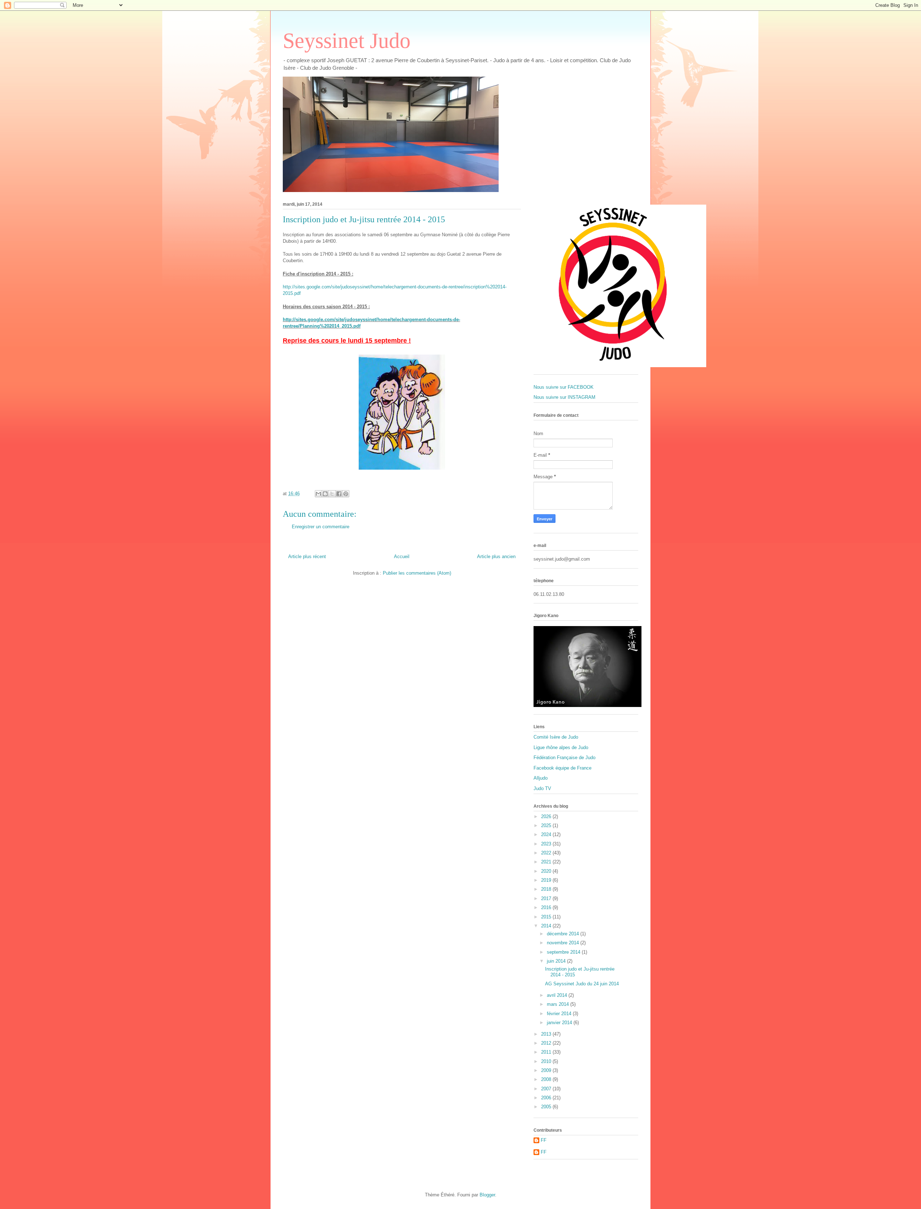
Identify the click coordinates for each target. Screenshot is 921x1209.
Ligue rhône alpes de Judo (561, 747)
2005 (547, 1106)
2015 (547, 917)
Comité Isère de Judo (556, 737)
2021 (547, 861)
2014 (547, 926)
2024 (547, 834)
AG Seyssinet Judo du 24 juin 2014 (582, 983)
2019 (547, 880)
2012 (547, 1043)
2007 (547, 1088)
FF (543, 1140)
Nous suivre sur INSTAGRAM (564, 397)
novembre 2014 (563, 942)
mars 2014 (558, 1004)
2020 (547, 871)
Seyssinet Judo (346, 41)
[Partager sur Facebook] (338, 493)
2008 (547, 1079)
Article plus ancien (496, 556)
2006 (547, 1097)
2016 (547, 907)
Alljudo (541, 778)
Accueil (401, 556)
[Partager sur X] (332, 493)
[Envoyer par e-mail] (318, 493)
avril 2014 (557, 995)
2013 (547, 1034)
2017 (547, 898)
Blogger (487, 1194)
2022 (547, 853)
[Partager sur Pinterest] (345, 493)
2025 (547, 825)
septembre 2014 (564, 952)
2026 (547, 816)
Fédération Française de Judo (564, 757)
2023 (547, 844)
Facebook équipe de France (562, 768)
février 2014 (560, 1013)
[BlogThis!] (325, 493)
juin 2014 (557, 961)
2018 (547, 889)
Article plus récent (307, 556)
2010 (547, 1061)
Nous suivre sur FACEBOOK (564, 387)
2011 (547, 1052)
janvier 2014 (560, 1022)
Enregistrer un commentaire (320, 526)
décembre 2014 (563, 933)
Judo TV (542, 788)
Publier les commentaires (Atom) (417, 573)
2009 (547, 1070)
